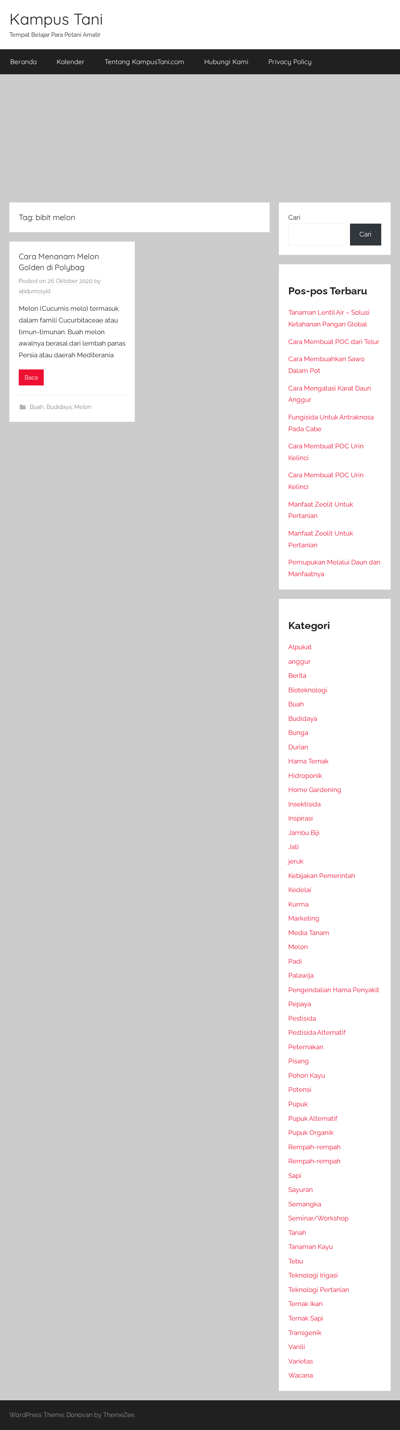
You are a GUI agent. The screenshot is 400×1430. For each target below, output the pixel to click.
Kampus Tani (56, 19)
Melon (82, 406)
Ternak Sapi (305, 1318)
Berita (297, 675)
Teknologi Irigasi (313, 1275)
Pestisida (302, 1018)
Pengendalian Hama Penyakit (333, 990)
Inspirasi (300, 818)
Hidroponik (305, 776)
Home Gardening (314, 790)
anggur (299, 661)
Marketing (304, 918)
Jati (293, 847)
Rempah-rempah (314, 1147)
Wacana (300, 1375)
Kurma (298, 904)
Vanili (296, 1347)
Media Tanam (308, 933)
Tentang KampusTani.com (144, 61)
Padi (295, 961)
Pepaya (299, 1004)
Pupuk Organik (311, 1132)
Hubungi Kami (226, 61)
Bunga (298, 733)
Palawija (301, 975)
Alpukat (300, 647)
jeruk (296, 861)
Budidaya (58, 406)
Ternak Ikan (305, 1304)
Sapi (294, 1175)
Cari (294, 217)
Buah (37, 406)
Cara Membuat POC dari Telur (333, 342)
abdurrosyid (34, 291)
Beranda (23, 61)
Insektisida (304, 804)
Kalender (71, 61)
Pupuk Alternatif (313, 1118)
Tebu (295, 1261)
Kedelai (299, 890)
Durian (298, 747)
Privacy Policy (290, 61)
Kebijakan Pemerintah (321, 876)
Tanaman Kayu (310, 1247)
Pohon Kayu (306, 1075)
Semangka (304, 1204)
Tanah (297, 1232)
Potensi (299, 1089)
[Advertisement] (200, 138)
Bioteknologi (307, 690)
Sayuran (300, 1189)
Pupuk (298, 1104)
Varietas (300, 1361)
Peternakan (305, 1047)
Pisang (298, 1061)
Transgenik (304, 1333)
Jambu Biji (304, 833)
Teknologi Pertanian (318, 1290)
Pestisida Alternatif (317, 1032)
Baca (31, 377)
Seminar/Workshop (318, 1218)
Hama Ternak (308, 761)
